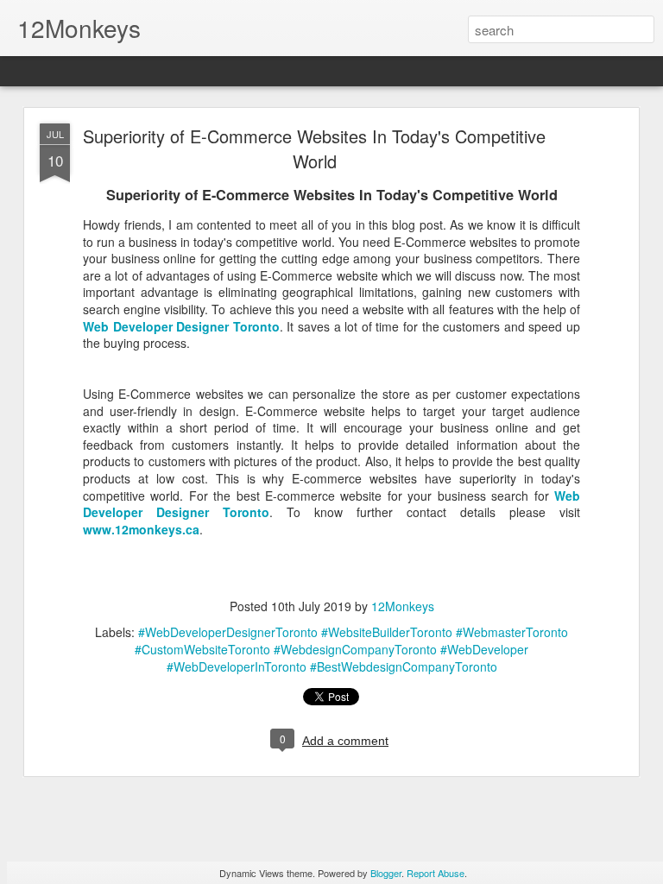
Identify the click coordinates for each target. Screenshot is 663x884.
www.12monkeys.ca (141, 529)
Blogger (385, 873)
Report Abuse (435, 873)
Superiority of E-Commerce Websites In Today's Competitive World (314, 148)
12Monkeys (402, 606)
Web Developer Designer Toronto (181, 326)
